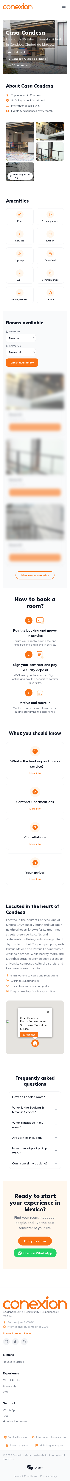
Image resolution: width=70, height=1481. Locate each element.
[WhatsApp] (24, 1341)
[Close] (47, 1012)
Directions (29, 1034)
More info (35, 773)
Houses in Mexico (13, 1361)
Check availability (22, 362)
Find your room (35, 1241)
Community (9, 1386)
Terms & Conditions (25, 1476)
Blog (6, 1391)
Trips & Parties (12, 1380)
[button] (35, 1043)
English (39, 1467)
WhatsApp (9, 1410)
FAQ (5, 1415)
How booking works (15, 1421)
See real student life (15, 1333)
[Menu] (63, 6)
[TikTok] (15, 1341)
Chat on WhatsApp (37, 1253)
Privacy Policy (48, 1476)
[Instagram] (6, 1341)
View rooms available (35, 575)
